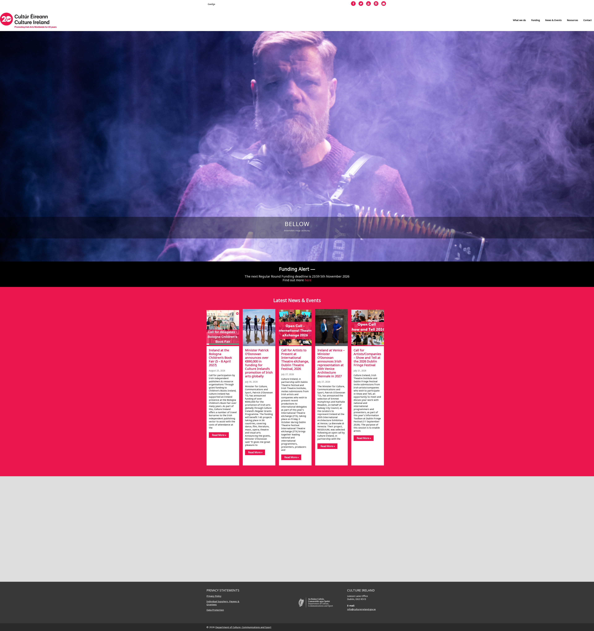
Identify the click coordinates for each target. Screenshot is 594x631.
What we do (519, 20)
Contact (587, 20)
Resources (572, 20)
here (308, 280)
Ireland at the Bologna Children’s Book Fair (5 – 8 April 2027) (220, 357)
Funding (535, 20)
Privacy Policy (214, 595)
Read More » (219, 435)
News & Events (553, 20)
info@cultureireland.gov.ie (361, 609)
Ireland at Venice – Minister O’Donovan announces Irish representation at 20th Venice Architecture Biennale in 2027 (331, 363)
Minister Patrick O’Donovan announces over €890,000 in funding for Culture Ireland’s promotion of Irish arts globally (259, 363)
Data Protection (215, 609)
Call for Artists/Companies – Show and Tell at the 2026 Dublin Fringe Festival (367, 357)
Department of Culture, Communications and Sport (243, 627)
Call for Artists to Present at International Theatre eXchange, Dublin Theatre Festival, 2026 (295, 359)
